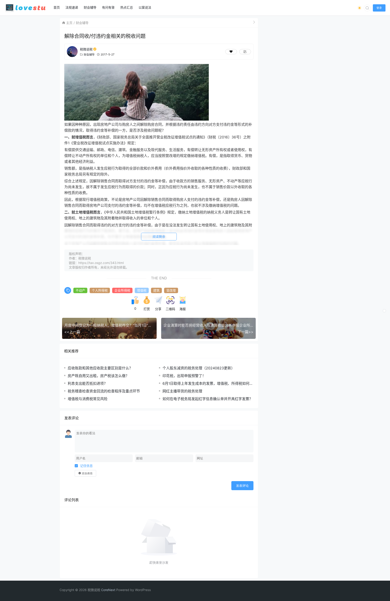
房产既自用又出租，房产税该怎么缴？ (98, 375)
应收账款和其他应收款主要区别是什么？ (100, 368)
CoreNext (108, 590)
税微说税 (86, 49)
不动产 (80, 290)
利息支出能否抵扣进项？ (87, 383)
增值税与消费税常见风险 (87, 399)
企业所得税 (122, 290)
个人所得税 (100, 290)
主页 (69, 23)
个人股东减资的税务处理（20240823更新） (198, 368)
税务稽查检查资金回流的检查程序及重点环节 (104, 391)
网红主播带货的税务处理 (182, 391)
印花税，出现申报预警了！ (184, 375)
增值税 (141, 290)
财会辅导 (82, 23)
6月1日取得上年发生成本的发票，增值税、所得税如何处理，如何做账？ (207, 383)
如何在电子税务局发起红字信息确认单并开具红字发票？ (207, 399)
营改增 (171, 290)
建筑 (156, 290)
